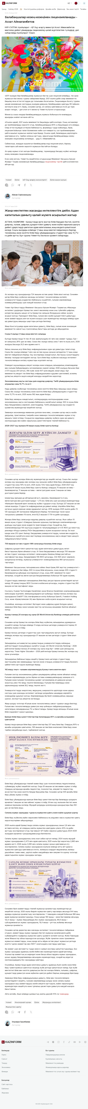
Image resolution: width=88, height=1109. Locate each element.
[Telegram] (18, 185)
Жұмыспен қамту (13, 1007)
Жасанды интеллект (51, 1002)
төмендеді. (64, 994)
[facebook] (64, 1042)
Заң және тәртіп (72, 9)
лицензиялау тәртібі (53, 162)
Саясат (4, 1059)
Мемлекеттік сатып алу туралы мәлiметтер (63, 1072)
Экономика (6, 1067)
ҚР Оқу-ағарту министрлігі (35, 180)
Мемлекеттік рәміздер (55, 1063)
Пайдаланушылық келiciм (55, 1055)
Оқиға (4, 1055)
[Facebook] (25, 185)
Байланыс (5, 1089)
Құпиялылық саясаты (54, 1059)
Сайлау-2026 (13, 9)
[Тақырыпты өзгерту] (77, 3)
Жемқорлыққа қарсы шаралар (57, 1067)
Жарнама (5, 1093)
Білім (17, 180)
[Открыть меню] (84, 3)
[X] (31, 185)
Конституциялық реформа (34, 9)
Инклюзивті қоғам (23, 1002)
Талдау (4, 1063)
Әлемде (5, 1072)
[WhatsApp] (12, 185)
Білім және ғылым (58, 180)
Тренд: (4, 9)
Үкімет (8, 180)
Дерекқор (61, 9)
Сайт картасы (7, 1084)
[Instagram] (6, 185)
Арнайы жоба (51, 9)
